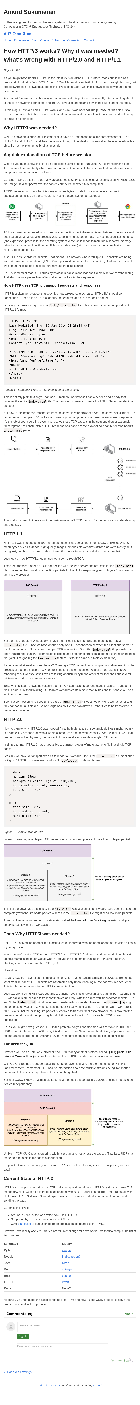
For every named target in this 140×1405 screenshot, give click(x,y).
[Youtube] (19, 33)
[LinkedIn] (9, 33)
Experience (21, 40)
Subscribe (58, 40)
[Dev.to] (24, 33)
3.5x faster (24, 1223)
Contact (89, 40)
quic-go (67, 1269)
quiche (66, 1275)
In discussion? (71, 1256)
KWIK (65, 1263)
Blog (34, 40)
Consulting (74, 40)
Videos (44, 40)
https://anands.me (50, 1385)
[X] (5, 33)
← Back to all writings (18, 1372)
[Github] (14, 33)
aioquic (66, 1250)
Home (7, 40)
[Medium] (29, 33)
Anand (97, 1385)
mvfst (65, 1282)
